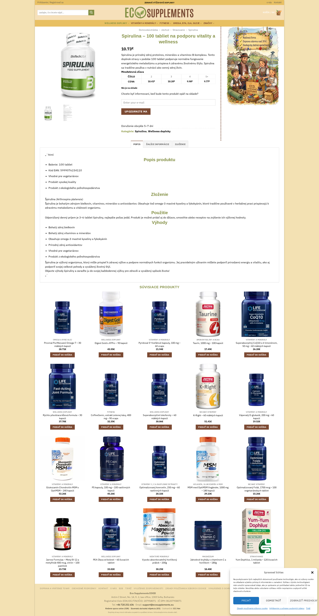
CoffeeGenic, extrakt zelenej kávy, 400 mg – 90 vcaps (111, 417)
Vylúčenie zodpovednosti (148, 588)
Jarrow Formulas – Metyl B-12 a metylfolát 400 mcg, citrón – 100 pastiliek (62, 562)
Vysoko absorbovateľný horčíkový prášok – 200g (159, 561)
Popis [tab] (136, 144)
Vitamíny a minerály (143, 23)
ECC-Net (176, 608)
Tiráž (308, 608)
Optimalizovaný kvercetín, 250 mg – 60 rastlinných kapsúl (159, 489)
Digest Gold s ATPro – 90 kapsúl (111, 343)
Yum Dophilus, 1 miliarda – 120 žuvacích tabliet (256, 561)
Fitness (164, 23)
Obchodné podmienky (84, 588)
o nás (269, 2)
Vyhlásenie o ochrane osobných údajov (286, 608)
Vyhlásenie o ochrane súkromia (227, 588)
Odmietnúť (273, 600)
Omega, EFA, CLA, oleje (186, 23)
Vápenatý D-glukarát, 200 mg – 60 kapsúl (256, 417)
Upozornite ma (136, 111)
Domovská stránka (148, 29)
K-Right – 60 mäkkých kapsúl (208, 415)
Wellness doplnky (116, 23)
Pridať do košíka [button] (62, 355)
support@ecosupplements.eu (158, 604)
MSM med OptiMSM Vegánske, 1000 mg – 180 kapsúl (208, 489)
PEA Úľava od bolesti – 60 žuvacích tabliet (111, 561)
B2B (121, 588)
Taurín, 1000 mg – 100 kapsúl (208, 343)
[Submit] (91, 12)
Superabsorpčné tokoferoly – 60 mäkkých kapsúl (159, 417)
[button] (312, 572)
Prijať (246, 600)
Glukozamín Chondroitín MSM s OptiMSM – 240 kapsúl (62, 489)
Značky (208, 23)
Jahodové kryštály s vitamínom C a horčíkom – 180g (208, 561)
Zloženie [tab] (180, 144)
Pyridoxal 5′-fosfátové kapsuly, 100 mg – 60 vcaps (159, 344)
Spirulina (193, 29)
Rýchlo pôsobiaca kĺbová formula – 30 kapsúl (62, 417)
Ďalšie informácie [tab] (157, 144)
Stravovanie (179, 29)
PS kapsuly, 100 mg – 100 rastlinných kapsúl (111, 489)
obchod (165, 29)
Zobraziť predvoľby (302, 600)
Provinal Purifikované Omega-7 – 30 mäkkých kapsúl (62, 344)
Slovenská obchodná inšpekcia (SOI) (145, 608)
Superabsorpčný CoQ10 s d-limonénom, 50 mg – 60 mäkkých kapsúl (256, 344)
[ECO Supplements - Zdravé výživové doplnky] (159, 12)
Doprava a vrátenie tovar (55, 588)
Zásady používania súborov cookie (252, 608)
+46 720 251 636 (125, 604)
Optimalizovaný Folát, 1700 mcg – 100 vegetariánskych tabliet (256, 489)
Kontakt (278, 2)
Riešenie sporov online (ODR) (117, 608)
